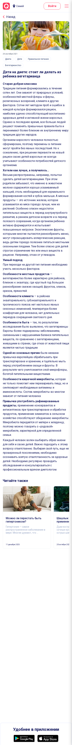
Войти (52, 6)
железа (41, 200)
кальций (8, 191)
